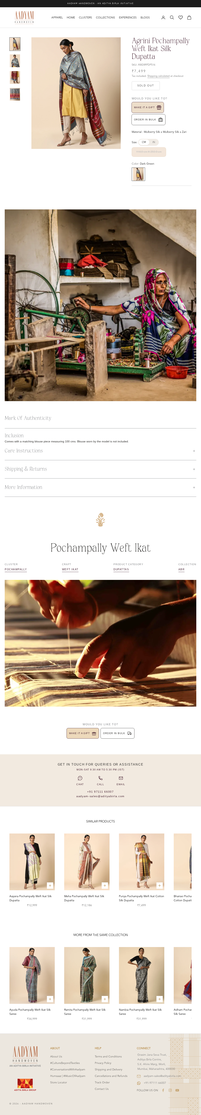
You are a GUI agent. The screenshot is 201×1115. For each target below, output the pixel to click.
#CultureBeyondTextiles (65, 1063)
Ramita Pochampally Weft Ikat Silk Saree (85, 1012)
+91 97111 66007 (100, 791)
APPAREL (57, 18)
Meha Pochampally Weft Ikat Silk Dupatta (84, 898)
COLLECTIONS (105, 18)
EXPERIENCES (128, 18)
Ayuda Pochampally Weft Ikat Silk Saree (30, 1012)
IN (154, 142)
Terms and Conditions (108, 1056)
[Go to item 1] (14, 44)
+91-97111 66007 (155, 1083)
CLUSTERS (85, 18)
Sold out (145, 86)
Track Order (102, 1082)
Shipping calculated (158, 76)
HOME (71, 18)
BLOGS (145, 18)
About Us (56, 1056)
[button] (100, 451)
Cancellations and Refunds (111, 1076)
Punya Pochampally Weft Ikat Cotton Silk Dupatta (141, 898)
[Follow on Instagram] (170, 1090)
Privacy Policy (103, 1063)
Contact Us (102, 1089)
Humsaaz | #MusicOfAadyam (67, 1076)
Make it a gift (144, 107)
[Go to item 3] (14, 77)
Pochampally (16, 569)
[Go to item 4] (14, 94)
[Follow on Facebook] (163, 1090)
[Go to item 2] (14, 61)
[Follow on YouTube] (177, 1090)
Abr (181, 569)
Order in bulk (145, 119)
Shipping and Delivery (108, 1069)
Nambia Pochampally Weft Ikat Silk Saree (140, 1012)
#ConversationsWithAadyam (67, 1069)
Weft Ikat (70, 569)
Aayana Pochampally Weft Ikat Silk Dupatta (30, 898)
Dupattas (121, 569)
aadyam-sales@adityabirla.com (100, 796)
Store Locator (58, 1082)
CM (144, 142)
